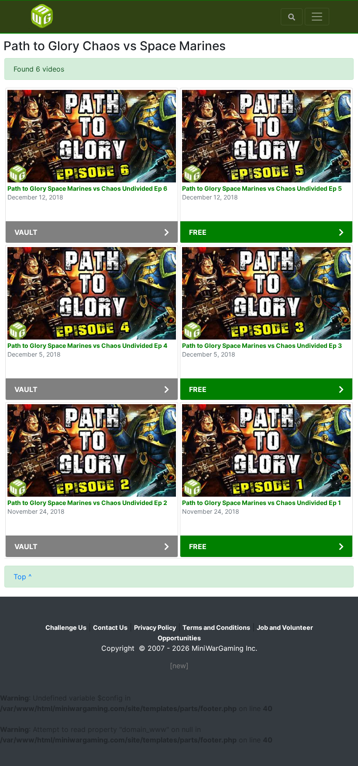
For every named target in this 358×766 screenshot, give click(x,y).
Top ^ (23, 576)
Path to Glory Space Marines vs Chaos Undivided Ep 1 (261, 502)
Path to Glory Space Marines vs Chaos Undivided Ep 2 (87, 502)
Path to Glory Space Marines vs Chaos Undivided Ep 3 (262, 345)
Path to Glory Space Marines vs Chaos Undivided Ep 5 (262, 188)
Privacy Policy (155, 627)
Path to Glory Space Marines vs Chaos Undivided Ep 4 (87, 345)
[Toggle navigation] (317, 16)
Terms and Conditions (216, 627)
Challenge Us (65, 627)
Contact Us (110, 627)
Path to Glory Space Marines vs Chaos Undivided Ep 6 (87, 188)
